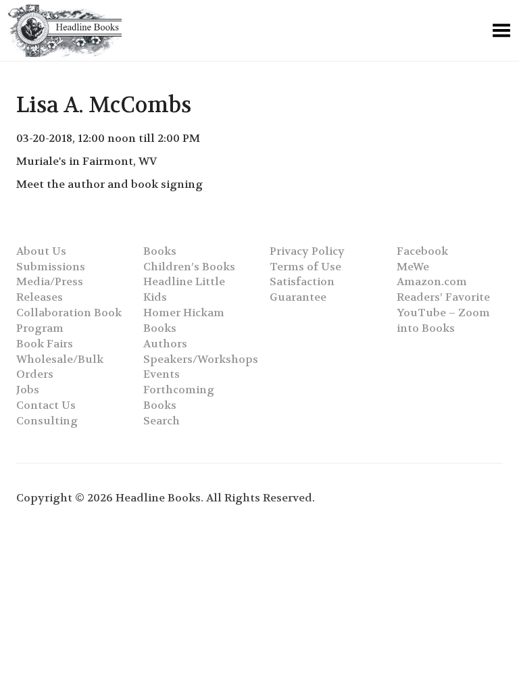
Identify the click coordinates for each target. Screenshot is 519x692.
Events (161, 374)
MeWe (413, 267)
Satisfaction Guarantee (302, 289)
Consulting (47, 421)
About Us (41, 251)
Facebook (422, 251)
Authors (165, 344)
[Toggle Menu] (501, 30)
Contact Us (46, 405)
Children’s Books (189, 267)
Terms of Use (305, 267)
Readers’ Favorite (443, 297)
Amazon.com (432, 281)
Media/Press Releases (49, 289)
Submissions (50, 267)
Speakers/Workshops (200, 359)
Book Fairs (44, 344)
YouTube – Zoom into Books (443, 320)
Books (159, 251)
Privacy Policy (307, 251)
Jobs (27, 389)
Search (161, 421)
